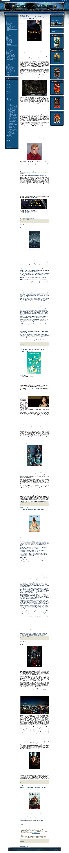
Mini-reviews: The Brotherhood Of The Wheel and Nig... (12, 133)
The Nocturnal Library (10, 63)
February (9, 135)
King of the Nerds (9, 40)
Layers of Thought (10, 41)
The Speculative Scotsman (11, 67)
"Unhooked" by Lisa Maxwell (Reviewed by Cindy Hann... (13, 108)
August (9, 98)
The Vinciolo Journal (10, 68)
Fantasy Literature (9, 32)
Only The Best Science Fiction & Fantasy (12, 46)
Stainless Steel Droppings (11, 56)
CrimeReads (9, 24)
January (9, 136)
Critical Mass (9, 25)
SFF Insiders (9, 53)
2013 (8, 140)
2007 (8, 147)
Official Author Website (23, 375)
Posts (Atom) (26, 846)
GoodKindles (9, 34)
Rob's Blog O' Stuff (10, 50)
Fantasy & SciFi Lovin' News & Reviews (12, 30)
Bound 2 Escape (27, 214)
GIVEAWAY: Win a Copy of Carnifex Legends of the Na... (12, 118)
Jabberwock (8, 38)
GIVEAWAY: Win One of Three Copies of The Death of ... (12, 121)
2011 (8, 142)
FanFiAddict (9, 28)
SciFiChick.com (9, 52)
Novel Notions (9, 44)
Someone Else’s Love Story (43, 485)
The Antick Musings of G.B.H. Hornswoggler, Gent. (11, 59)
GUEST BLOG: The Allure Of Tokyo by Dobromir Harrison (12, 115)
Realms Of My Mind (10, 49)
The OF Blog (9, 64)
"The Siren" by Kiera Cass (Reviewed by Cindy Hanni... (12, 112)
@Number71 (9, 17)
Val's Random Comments (11, 71)
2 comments (22, 220)
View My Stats (7, 149)
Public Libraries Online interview (35, 424)
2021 (8, 86)
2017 (8, 91)
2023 (8, 84)
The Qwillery (9, 65)
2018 (8, 90)
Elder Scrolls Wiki (31, 218)
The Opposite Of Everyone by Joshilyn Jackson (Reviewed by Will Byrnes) (32, 350)
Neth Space (8, 43)
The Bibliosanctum (10, 60)
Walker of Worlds (9, 73)
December (9, 93)
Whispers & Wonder (10, 75)
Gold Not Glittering (10, 33)
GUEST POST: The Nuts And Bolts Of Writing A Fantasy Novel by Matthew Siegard (32, 17)
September (9, 97)
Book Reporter (9, 20)
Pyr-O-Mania (9, 47)
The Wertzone (9, 69)
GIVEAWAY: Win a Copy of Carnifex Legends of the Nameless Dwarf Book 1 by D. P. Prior (33, 788)
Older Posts (47, 844)
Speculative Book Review (11, 55)
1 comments (22, 344)
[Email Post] (31, 219)
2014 (8, 139)
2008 (8, 146)
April (9, 103)
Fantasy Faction (9, 31)
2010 (8, 143)
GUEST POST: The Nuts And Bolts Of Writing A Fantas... (13, 106)
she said (41, 482)
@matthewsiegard (33, 175)
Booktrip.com (33, 501)
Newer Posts (21, 844)
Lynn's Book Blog (9, 42)
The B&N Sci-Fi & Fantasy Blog (12, 60)
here (35, 817)
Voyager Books (9, 72)
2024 (8, 83)
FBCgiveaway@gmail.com (36, 833)
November (9, 94)
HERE (31, 376)
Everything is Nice (10, 27)
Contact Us (53, 32)
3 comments (22, 637)
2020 (8, 87)
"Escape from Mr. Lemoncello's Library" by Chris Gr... (12, 127)
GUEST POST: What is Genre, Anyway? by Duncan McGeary (12, 130)
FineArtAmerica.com (40, 466)
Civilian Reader (9, 23)
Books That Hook (28, 211)
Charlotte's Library (10, 22)
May (9, 101)
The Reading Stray (10, 66)
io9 (7, 37)
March (9, 104)
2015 (8, 137)
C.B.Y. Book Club (27, 216)
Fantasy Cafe (9, 31)
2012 (8, 141)
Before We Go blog (10, 18)
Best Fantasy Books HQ (10, 19)
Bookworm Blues (9, 21)
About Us (53, 31)
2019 (8, 88)
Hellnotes (8, 36)
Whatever (8, 74)
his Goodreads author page (42, 175)
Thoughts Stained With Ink (11, 70)
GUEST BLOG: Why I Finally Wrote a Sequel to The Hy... (12, 124)
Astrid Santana (28, 473)
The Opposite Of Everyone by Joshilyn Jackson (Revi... (12, 110)
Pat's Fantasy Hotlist (10, 46)
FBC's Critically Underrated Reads (55, 19)
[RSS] (4, 849)
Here (39, 249)
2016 (8, 92)
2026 (8, 80)
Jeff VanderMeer (9, 39)
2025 (8, 81)
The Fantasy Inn (9, 62)
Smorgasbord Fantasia (10, 54)
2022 (8, 85)
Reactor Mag (9, 48)
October (9, 95)
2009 (8, 144)
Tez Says (8, 57)
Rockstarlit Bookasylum (10, 51)
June (9, 100)
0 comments (22, 841)
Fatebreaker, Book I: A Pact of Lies (35, 62)
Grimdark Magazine (10, 35)
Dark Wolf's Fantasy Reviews (11, 26)
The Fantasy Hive (9, 61)
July (8, 99)
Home (34, 844)
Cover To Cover (27, 212)
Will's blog (46, 501)
